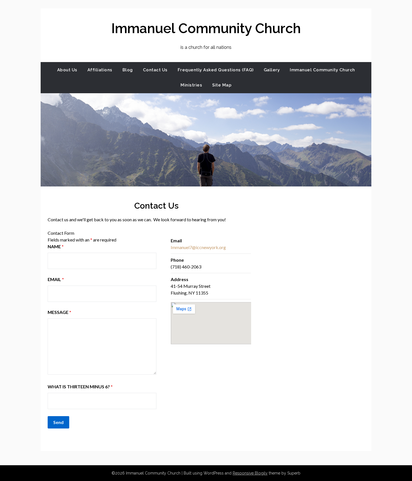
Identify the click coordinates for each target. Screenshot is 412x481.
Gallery (272, 69)
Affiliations (99, 69)
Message (59, 312)
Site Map (222, 85)
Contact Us (155, 69)
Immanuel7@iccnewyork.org (198, 247)
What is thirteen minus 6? (80, 386)
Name (56, 246)
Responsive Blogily (250, 473)
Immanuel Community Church (206, 28)
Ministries (191, 85)
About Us (67, 69)
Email (56, 279)
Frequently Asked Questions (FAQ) (216, 69)
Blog (127, 69)
